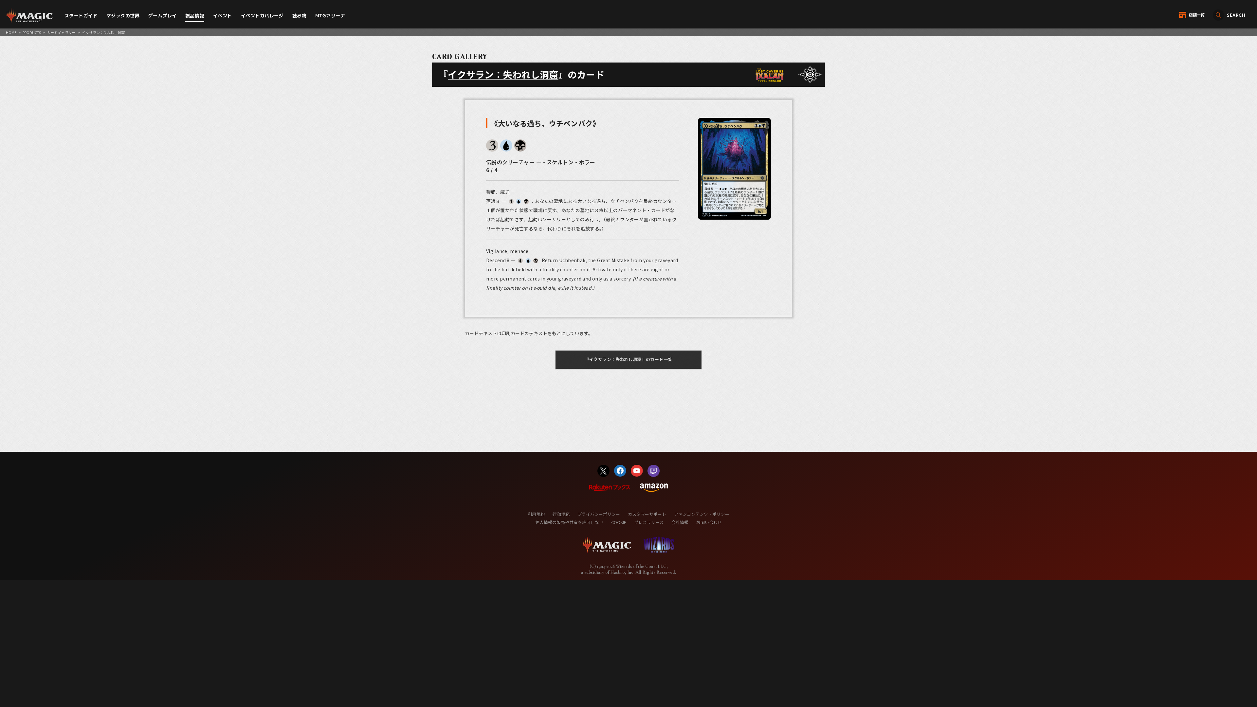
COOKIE (618, 522)
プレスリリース (649, 522)
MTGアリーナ (330, 15)
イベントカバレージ (262, 15)
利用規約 (536, 514)
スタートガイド (81, 15)
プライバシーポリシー (598, 514)
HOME (11, 32)
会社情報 (679, 522)
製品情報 (194, 15)
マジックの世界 (122, 15)
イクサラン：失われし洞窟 (503, 74)
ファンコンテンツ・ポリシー (701, 514)
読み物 (299, 15)
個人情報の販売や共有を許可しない (569, 522)
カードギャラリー (61, 32)
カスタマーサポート (647, 514)
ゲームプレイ (162, 15)
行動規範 (561, 514)
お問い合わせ (709, 522)
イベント (222, 15)
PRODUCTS (32, 32)
